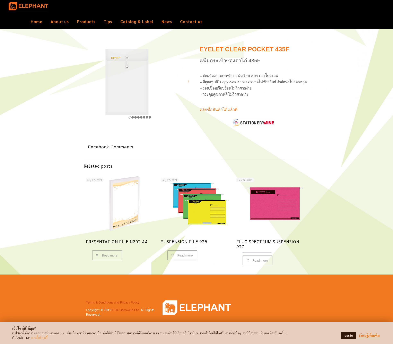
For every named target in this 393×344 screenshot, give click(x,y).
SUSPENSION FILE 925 (184, 241)
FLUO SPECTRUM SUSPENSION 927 (267, 244)
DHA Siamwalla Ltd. (126, 310)
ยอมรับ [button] (348, 335)
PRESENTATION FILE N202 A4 (117, 241)
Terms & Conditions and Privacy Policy (112, 302)
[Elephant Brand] (28, 7)
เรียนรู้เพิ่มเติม (369, 335)
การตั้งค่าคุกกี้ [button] (39, 338)
